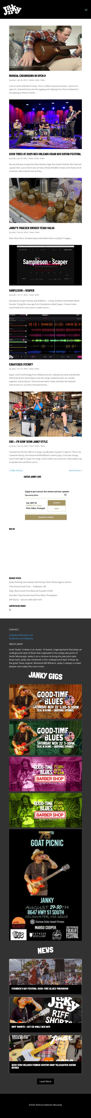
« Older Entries (16, 470)
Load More (45, 1081)
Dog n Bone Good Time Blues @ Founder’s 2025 (31, 590)
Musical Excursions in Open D (27, 76)
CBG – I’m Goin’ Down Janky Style (28, 441)
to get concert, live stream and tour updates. (46, 492)
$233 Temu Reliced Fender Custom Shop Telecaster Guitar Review (45, 1054)
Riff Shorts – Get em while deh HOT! (25, 599)
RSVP (57, 509)
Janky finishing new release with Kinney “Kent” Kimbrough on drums (40, 582)
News (31, 158)
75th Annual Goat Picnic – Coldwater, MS (27, 586)
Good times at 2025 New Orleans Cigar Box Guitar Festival (45, 154)
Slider (37, 80)
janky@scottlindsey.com (21, 635)
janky (13, 80)
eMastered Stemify (21, 364)
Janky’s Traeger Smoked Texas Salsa (31, 228)
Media (31, 80)
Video (43, 80)
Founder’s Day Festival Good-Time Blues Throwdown (33, 595)
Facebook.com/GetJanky (21, 638)
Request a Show (45, 517)
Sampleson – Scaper (21, 290)
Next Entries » (75, 470)
